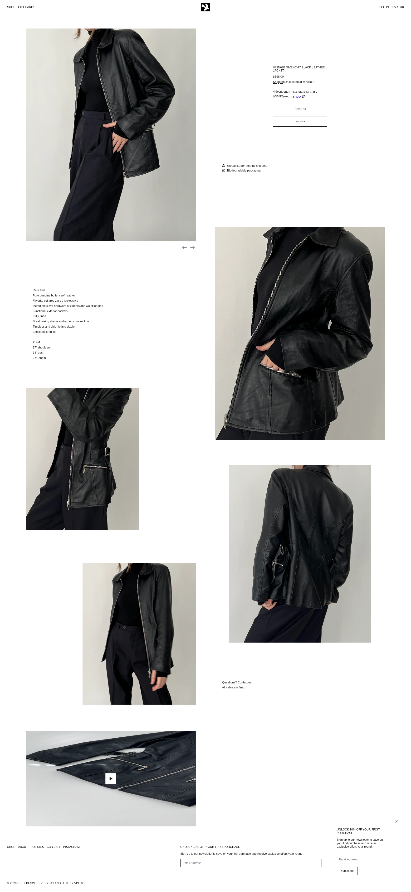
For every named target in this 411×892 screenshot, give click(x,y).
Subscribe (347, 871)
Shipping (279, 82)
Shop (11, 7)
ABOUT (23, 847)
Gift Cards (26, 7)
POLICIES (37, 847)
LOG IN (384, 7)
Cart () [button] (398, 7)
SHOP (11, 847)
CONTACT (53, 847)
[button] (111, 135)
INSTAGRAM (71, 847)
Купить (300, 121)
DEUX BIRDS (26, 883)
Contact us (244, 682)
